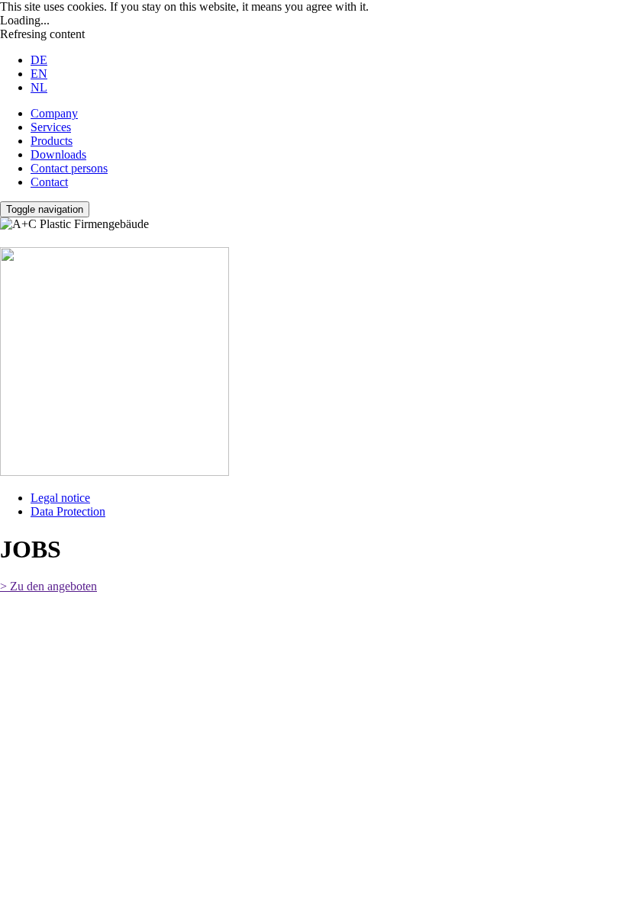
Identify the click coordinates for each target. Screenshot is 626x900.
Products (52, 140)
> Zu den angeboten (48, 586)
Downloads (58, 154)
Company (54, 113)
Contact (49, 181)
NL (39, 87)
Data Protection (68, 511)
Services (51, 127)
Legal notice (60, 497)
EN (39, 73)
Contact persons (69, 168)
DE (39, 59)
